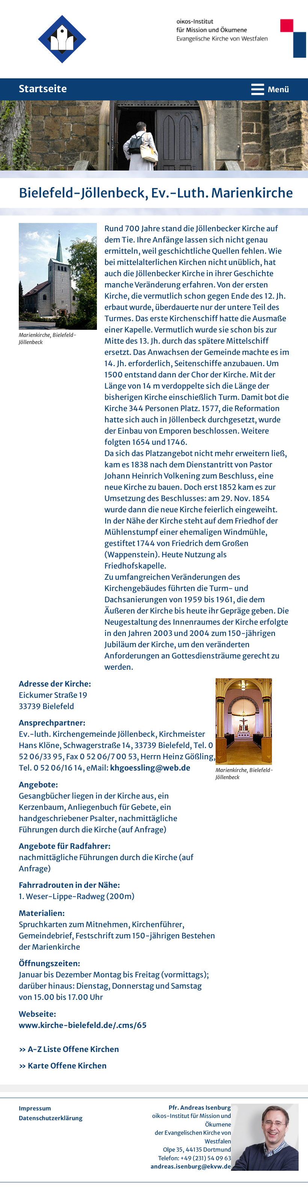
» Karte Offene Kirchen (63, 1065)
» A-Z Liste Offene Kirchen (69, 1049)
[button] (270, 89)
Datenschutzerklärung (51, 1118)
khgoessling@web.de (150, 767)
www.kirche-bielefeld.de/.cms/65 (82, 1025)
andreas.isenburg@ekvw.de (191, 1166)
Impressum (35, 1108)
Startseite (43, 88)
